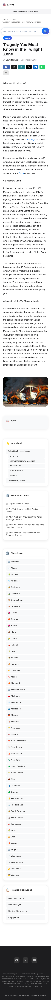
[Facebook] (16, 960)
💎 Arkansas (14, 581)
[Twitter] (25, 960)
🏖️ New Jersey (15, 747)
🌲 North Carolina (16, 766)
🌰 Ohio (11, 779)
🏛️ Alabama (13, 561)
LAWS (4, 19)
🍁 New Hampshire (17, 741)
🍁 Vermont (13, 843)
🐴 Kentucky (14, 664)
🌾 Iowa (11, 651)
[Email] (6, 72)
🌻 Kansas (13, 657)
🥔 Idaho (12, 632)
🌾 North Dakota (15, 773)
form (21, 173)
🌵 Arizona (13, 574)
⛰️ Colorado (14, 593)
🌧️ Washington (15, 856)
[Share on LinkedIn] (35, 67)
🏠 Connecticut (15, 600)
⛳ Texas (12, 830)
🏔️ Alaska (12, 568)
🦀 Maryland (14, 683)
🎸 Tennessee (14, 824)
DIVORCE (13, 475)
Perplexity (21, 67)
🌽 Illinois (12, 638)
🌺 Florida (12, 613)
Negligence (13, 918)
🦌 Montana (13, 721)
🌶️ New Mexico (15, 753)
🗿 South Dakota (15, 817)
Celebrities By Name (16, 480)
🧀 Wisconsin (14, 869)
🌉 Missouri (13, 715)
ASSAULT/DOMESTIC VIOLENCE (22, 461)
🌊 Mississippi (14, 709)
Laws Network (12, 60)
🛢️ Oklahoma (14, 785)
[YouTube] (34, 960)
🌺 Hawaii (12, 625)
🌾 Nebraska (14, 728)
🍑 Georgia (13, 619)
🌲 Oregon (13, 792)
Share (6, 67)
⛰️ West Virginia (15, 862)
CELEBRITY (13, 19)
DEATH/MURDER (16, 471)
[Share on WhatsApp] (42, 67)
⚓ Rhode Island (15, 805)
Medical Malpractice (17, 911)
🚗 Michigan (14, 696)
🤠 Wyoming (13, 875)
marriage (31, 139)
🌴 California (14, 587)
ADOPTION (14, 456)
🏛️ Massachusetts (16, 689)
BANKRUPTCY (15, 466)
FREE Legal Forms (16, 898)
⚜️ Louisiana (14, 670)
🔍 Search (45, 31)
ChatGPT (14, 67)
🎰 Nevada (13, 734)
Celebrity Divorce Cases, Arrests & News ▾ (25, 11)
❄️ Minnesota (14, 702)
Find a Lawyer (14, 905)
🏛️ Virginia (13, 849)
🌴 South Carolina (16, 811)
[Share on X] (29, 67)
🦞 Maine (12, 677)
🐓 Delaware (14, 606)
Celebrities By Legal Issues (19, 451)
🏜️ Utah (11, 837)
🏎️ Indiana (13, 645)
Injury (7, 38)
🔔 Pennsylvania (15, 798)
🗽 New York (14, 760)
